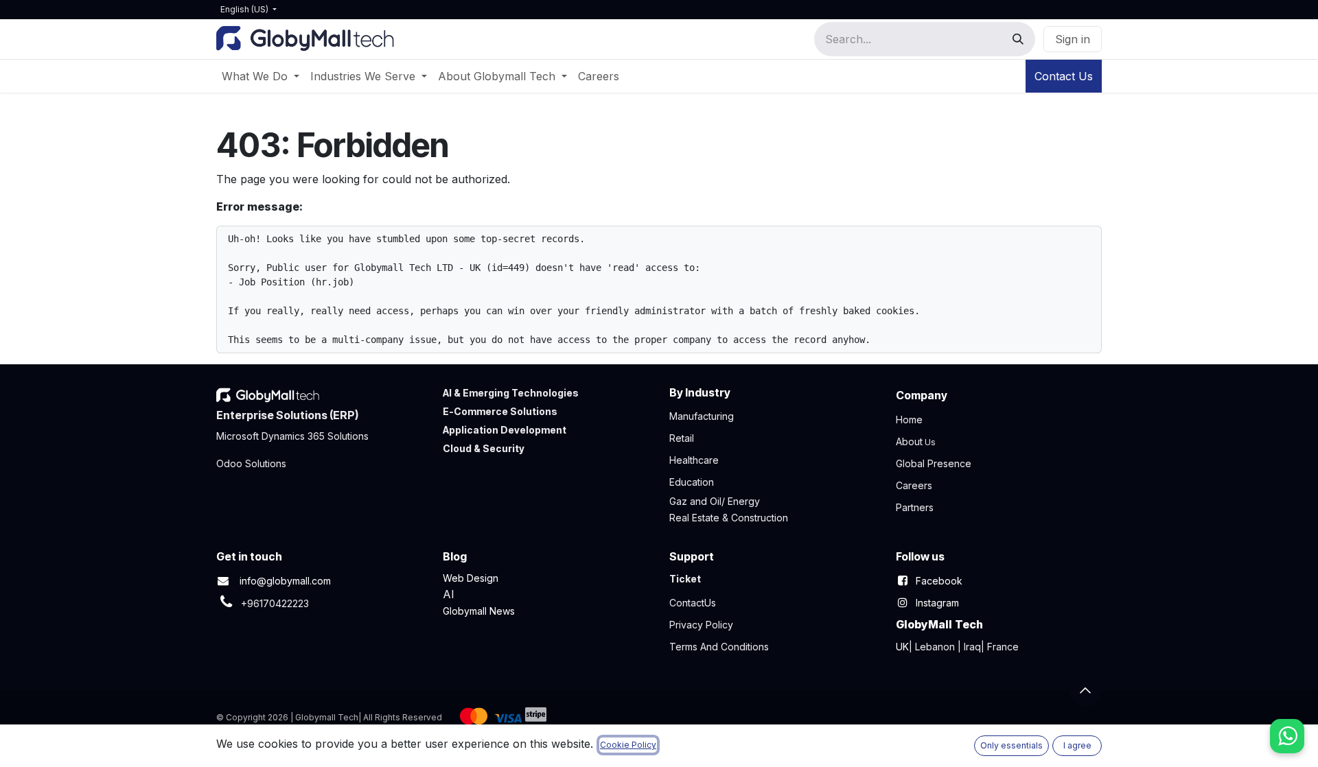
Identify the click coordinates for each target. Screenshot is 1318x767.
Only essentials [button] (1011, 745)
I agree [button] (1077, 745)
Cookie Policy (628, 745)
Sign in (1072, 39)
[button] (1085, 690)
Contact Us (1063, 76)
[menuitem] (260, 76)
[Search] (1018, 39)
